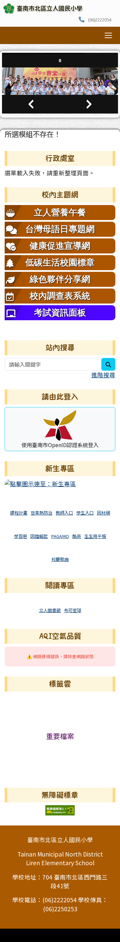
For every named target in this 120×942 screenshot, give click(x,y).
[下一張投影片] (89, 104)
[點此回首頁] (60, 81)
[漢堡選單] (108, 35)
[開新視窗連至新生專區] (40, 483)
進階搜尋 (103, 375)
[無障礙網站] (60, 809)
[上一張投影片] (31, 104)
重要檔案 (60, 736)
